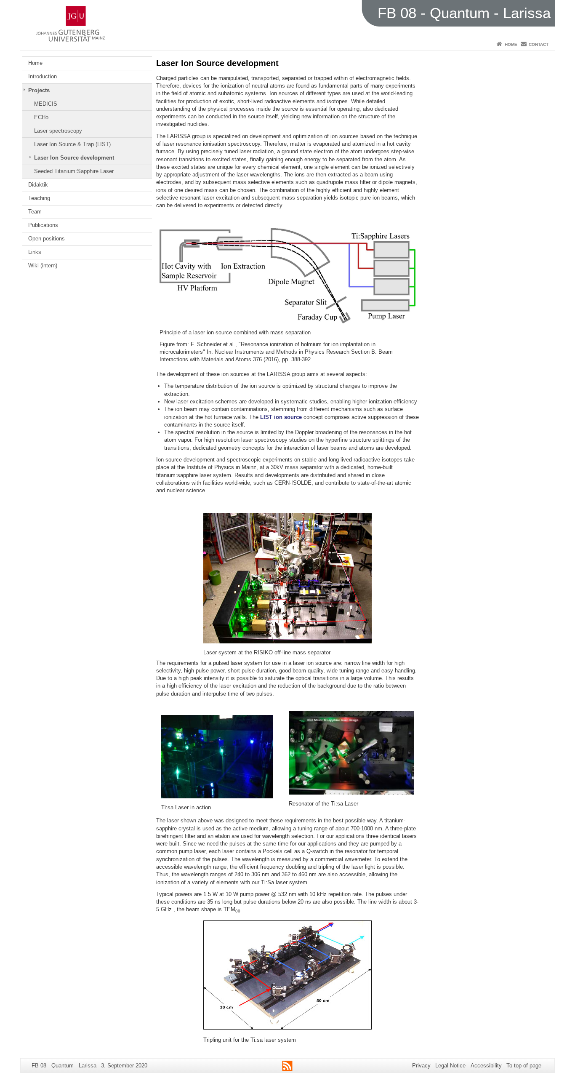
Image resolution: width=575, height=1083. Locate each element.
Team (35, 211)
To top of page (523, 1065)
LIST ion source (281, 417)
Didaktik (38, 184)
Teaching (39, 198)
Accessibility (486, 1065)
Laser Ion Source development (74, 158)
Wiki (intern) (42, 265)
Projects (39, 90)
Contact (538, 44)
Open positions (46, 238)
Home (511, 44)
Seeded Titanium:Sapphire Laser (74, 171)
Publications (43, 225)
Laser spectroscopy (58, 131)
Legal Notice (450, 1065)
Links (34, 252)
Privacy (421, 1065)
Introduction (42, 76)
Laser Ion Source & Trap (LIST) (72, 144)
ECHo (41, 117)
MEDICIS (45, 104)
